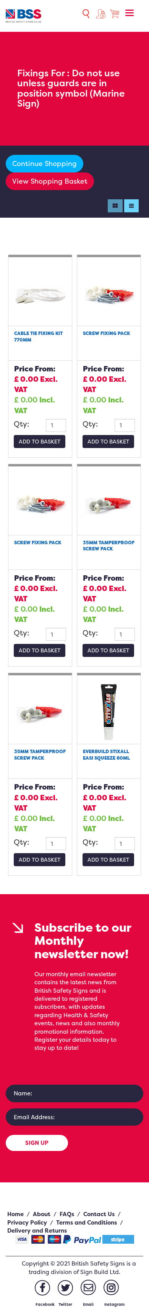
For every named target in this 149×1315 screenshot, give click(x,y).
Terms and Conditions (86, 1222)
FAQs (67, 1214)
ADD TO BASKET (39, 441)
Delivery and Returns (37, 1230)
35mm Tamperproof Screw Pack (108, 545)
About (41, 1214)
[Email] (88, 1287)
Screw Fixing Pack (106, 333)
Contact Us (99, 1214)
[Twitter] (65, 1287)
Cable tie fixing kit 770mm (38, 336)
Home (15, 1214)
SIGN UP (37, 1143)
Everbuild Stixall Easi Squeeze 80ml (106, 754)
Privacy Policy (27, 1222)
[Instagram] (111, 1287)
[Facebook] (42, 1287)
